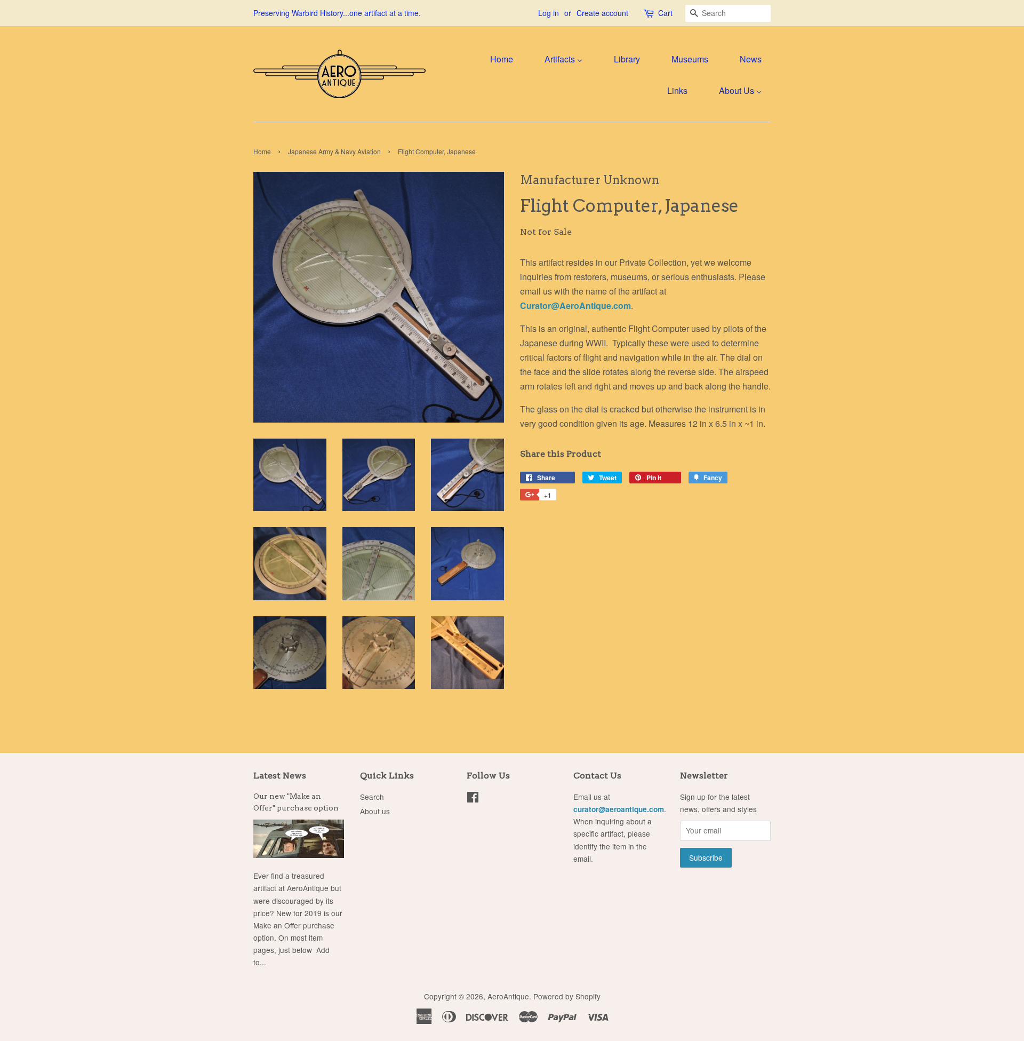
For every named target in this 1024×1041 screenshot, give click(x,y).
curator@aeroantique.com (618, 809)
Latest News (279, 775)
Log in (548, 12)
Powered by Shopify (567, 996)
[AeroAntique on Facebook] (473, 798)
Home (262, 151)
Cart (665, 12)
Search (372, 796)
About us (375, 811)
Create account (602, 12)
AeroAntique (508, 996)
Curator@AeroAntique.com (575, 305)
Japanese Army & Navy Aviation (334, 151)
